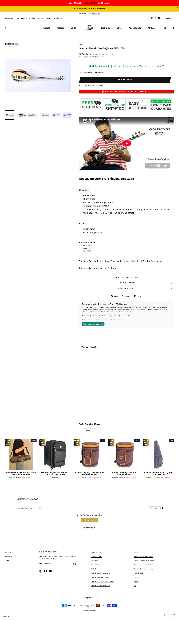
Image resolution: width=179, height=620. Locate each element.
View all (89, 430)
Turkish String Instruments (100, 573)
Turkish (47, 28)
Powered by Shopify (89, 610)
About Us (8, 553)
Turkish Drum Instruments (100, 585)
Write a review (89, 520)
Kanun (136, 581)
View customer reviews (93, 324)
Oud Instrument (96, 556)
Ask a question (127, 283)
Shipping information (126, 277)
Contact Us (9, 18)
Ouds (74, 28)
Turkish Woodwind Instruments (102, 581)
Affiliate (32, 18)
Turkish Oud (138, 573)
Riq (135, 585)
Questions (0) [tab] (35, 508)
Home (81, 45)
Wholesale (58, 18)
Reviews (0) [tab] (22, 508)
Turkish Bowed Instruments (101, 577)
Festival (24, 18)
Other (120, 28)
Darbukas (105, 28)
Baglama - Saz (96, 552)
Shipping (82, 57)
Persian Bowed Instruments (144, 561)
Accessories (135, 28)
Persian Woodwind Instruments (145, 565)
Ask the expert (126, 288)
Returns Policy (10, 556)
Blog (17, 18)
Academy (41, 18)
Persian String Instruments (143, 556)
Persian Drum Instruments (143, 569)
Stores (49, 18)
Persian (61, 28)
